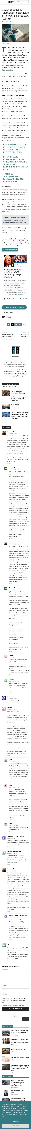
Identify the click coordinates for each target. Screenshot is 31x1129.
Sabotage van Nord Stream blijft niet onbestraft (24, 336)
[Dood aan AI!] (6, 407)
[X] (12, 324)
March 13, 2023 (10, 181)
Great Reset (8, 317)
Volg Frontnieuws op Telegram (15, 307)
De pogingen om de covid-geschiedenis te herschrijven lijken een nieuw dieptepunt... (19, 1100)
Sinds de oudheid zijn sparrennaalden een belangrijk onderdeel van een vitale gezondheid (8, 337)
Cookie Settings (15, 1125)
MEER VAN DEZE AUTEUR (10, 386)
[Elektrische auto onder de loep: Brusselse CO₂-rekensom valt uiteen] (6, 1033)
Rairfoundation (7, 70)
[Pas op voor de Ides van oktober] (6, 1059)
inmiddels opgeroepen (8, 125)
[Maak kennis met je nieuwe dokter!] (6, 1093)
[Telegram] (16, 324)
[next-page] (5, 423)
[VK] (20, 324)
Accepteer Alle (15, 1121)
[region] (15, 1115)
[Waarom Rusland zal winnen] (6, 1051)
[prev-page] (3, 423)
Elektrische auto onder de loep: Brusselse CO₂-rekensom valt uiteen (19, 1032)
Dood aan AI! (15, 405)
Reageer (8, 463)
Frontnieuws (15, 356)
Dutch (19, 1)
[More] (24, 324)
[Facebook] (8, 324)
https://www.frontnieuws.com (15, 358)
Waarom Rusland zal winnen (18, 1049)
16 (11, 21)
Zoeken (16, 1016)
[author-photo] (16, 354)
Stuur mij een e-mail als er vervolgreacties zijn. (13, 1005)
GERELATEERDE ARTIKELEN (10, 384)
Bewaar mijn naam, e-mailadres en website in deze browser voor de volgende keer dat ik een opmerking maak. (14, 1000)
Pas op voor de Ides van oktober (20, 1057)
